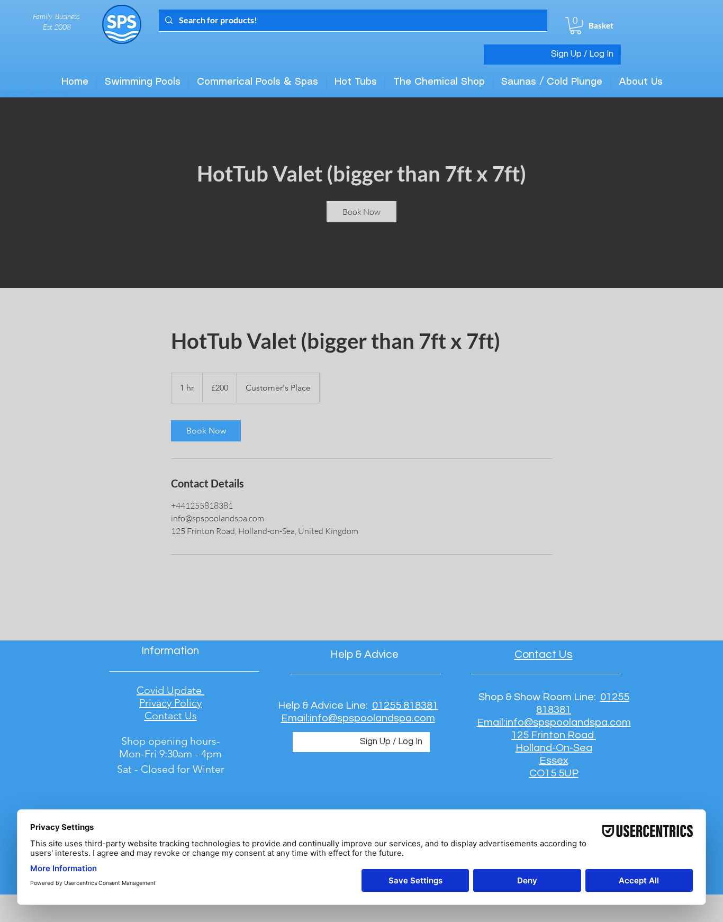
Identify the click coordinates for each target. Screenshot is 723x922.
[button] (575, 25)
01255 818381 (405, 705)
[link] (361, 211)
